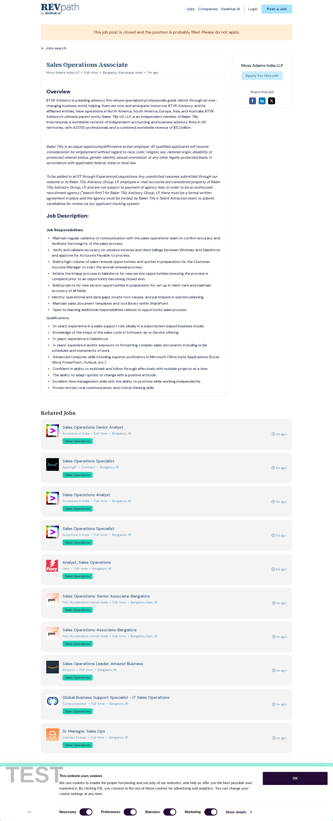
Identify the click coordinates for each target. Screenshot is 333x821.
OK (295, 778)
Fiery (66, 568)
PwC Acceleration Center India (85, 602)
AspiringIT (70, 467)
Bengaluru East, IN (144, 602)
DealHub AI (230, 9)
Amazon (69, 670)
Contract (88, 467)
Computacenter (75, 704)
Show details (236, 812)
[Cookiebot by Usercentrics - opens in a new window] (29, 812)
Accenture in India (76, 433)
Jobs (190, 9)
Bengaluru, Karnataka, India (122, 72)
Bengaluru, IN (121, 433)
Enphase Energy (74, 737)
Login (253, 9)
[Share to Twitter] (271, 100)
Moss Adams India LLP (63, 72)
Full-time (91, 72)
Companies (208, 9)
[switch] (130, 812)
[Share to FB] (252, 100)
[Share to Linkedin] (262, 100)
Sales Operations (77, 441)
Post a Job (277, 9)
